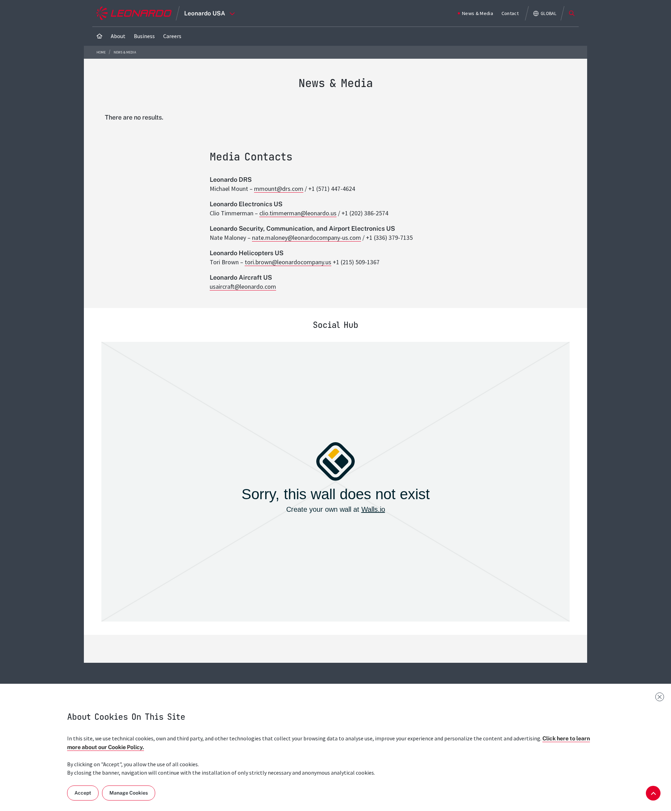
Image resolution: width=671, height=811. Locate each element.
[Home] (99, 36)
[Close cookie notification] (659, 696)
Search (572, 13)
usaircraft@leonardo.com (243, 286)
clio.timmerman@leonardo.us (298, 213)
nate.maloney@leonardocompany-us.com (306, 238)
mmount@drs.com (278, 189)
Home (101, 52)
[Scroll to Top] (653, 793)
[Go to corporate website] (134, 13)
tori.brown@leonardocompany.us (288, 262)
